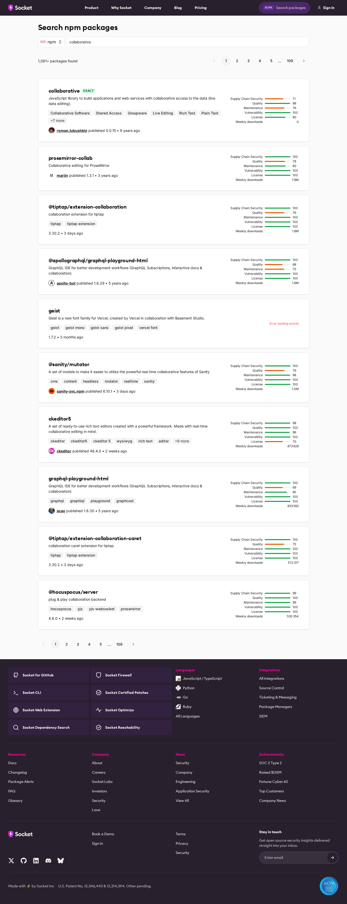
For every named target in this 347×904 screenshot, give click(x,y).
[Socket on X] (11, 861)
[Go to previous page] (214, 60)
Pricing (201, 7)
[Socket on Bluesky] (61, 861)
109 (290, 61)
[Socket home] (20, 7)
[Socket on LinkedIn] (36, 861)
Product (91, 7)
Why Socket (121, 7)
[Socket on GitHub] (24, 861)
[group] (68, 130)
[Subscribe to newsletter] (332, 857)
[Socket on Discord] (48, 861)
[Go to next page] (303, 60)
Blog (178, 7)
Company (152, 7)
